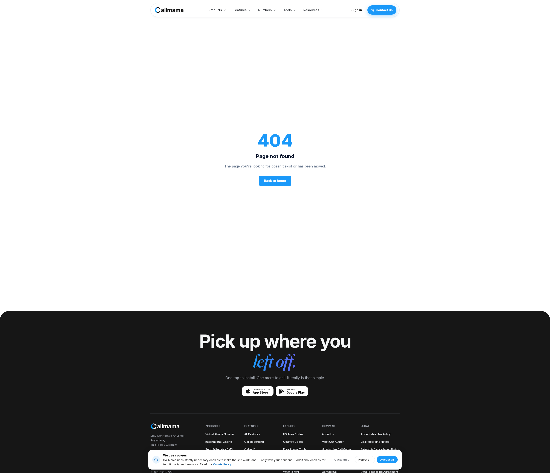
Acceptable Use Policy (376, 434)
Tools (287, 10)
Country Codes (293, 441)
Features (240, 10)
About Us (328, 434)
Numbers (265, 10)
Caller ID (249, 449)
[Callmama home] (169, 10)
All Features (252, 434)
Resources (311, 10)
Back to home (275, 181)
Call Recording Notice (375, 441)
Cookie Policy (222, 464)
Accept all (387, 459)
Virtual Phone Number (219, 434)
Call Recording (254, 441)
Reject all (364, 459)
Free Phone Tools (294, 449)
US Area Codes (293, 434)
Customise (341, 459)
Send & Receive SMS (219, 449)
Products (215, 10)
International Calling (218, 441)
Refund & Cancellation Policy (380, 449)
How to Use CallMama (336, 449)
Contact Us (384, 10)
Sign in (356, 10)
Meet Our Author (333, 441)
